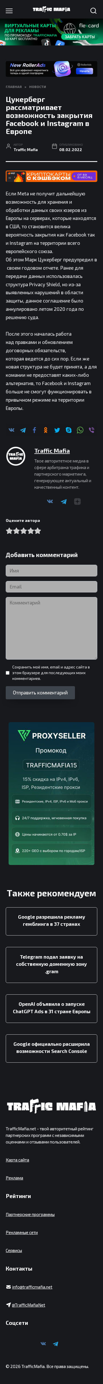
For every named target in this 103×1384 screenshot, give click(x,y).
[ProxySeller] (51, 793)
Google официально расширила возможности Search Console (51, 1047)
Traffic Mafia (52, 450)
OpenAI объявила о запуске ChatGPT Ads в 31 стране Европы (51, 1007)
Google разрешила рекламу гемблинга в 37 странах (51, 920)
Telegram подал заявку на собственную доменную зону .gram (51, 964)
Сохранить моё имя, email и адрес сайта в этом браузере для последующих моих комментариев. (51, 672)
